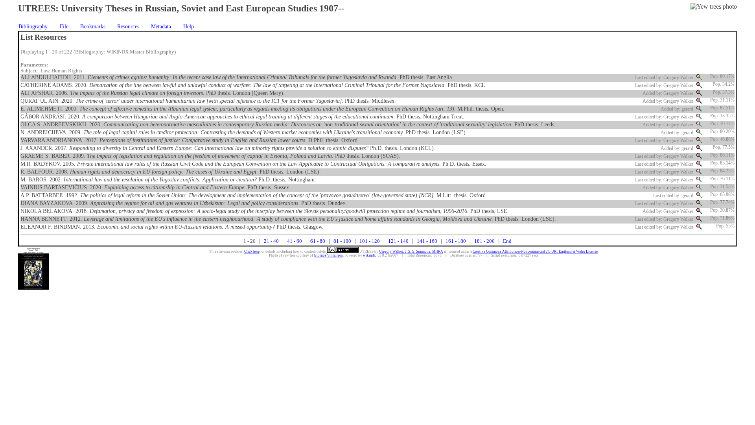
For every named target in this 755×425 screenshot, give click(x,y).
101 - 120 (369, 241)
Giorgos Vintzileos (328, 255)
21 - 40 (271, 241)
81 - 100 (342, 241)
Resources (128, 26)
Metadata (161, 26)
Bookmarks (92, 26)
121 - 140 (398, 241)
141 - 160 (427, 241)
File (64, 26)
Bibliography (33, 26)
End (507, 241)
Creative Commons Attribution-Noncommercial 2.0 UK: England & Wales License (535, 251)
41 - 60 (294, 241)
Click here (252, 251)
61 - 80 (317, 241)
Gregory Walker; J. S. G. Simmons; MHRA (411, 251)
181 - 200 (484, 241)
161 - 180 (456, 241)
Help (188, 26)
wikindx (369, 255)
